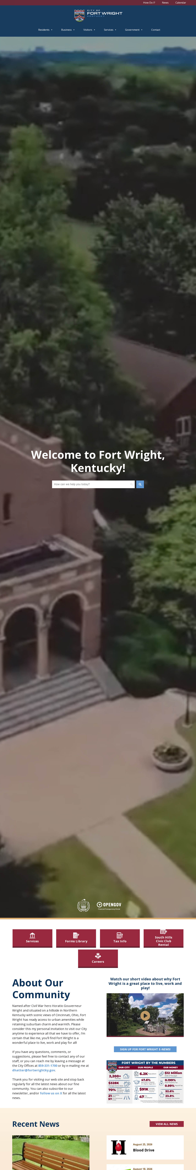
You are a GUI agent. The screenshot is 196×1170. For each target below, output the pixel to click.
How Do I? (149, 2)
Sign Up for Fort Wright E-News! (148, 1049)
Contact (155, 29)
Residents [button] (43, 29)
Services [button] (108, 29)
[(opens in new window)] (109, 906)
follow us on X (51, 1093)
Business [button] (66, 29)
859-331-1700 (47, 1066)
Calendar (180, 2)
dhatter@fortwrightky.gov (33, 1070)
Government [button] (132, 29)
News (165, 2)
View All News (167, 1124)
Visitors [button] (87, 29)
